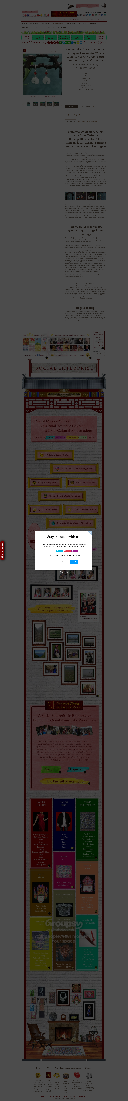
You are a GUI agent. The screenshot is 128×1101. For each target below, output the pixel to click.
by (64, 572)
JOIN (74, 562)
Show (2, 550)
